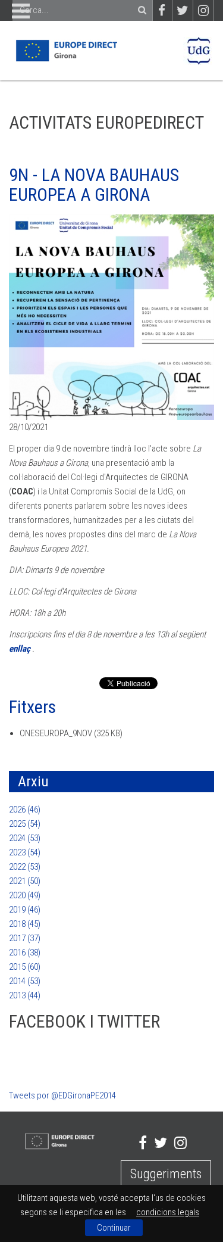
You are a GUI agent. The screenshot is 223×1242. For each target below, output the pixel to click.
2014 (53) (24, 981)
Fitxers (32, 706)
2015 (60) (24, 966)
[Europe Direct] (66, 50)
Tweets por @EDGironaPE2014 (62, 1095)
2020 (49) (24, 895)
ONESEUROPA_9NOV (56, 733)
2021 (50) (24, 881)
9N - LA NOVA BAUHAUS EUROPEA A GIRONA (94, 184)
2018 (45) (24, 924)
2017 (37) (24, 938)
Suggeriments (166, 1173)
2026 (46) (24, 809)
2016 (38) (24, 952)
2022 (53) (24, 866)
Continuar (114, 1227)
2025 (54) (24, 823)
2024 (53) (24, 838)
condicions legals (167, 1212)
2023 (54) (24, 852)
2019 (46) (24, 909)
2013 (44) (24, 995)
